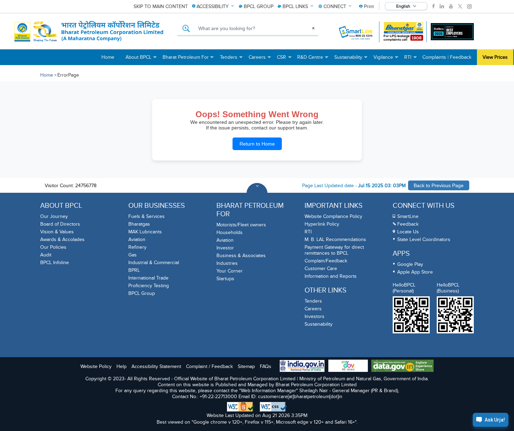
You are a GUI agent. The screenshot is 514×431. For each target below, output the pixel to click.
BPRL (134, 270)
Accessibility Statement (156, 366)
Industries (227, 263)
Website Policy (96, 366)
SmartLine (408, 216)
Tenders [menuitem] (231, 59)
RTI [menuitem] (410, 59)
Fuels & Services (146, 216)
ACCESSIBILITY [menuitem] (213, 6)
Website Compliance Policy (333, 216)
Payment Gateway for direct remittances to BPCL (334, 250)
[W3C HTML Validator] (240, 406)
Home (46, 75)
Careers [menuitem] (260, 59)
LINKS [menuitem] (295, 6)
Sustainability (319, 324)
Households (229, 232)
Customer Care (321, 268)
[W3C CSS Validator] (273, 406)
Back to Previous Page (439, 185)
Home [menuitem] (107, 57)
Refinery (137, 247)
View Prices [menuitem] (495, 57)
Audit (45, 255)
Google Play (410, 264)
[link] (433, 6)
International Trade (148, 278)
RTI (308, 232)
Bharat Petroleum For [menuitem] (188, 59)
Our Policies (53, 247)
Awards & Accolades (62, 239)
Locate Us (408, 232)
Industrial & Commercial (153, 263)
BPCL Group (141, 293)
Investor (225, 248)
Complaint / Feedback (209, 366)
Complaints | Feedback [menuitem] (446, 57)
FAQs (265, 366)
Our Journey (54, 216)
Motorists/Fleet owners (241, 225)
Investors (314, 316)
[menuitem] (366, 6)
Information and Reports (331, 276)
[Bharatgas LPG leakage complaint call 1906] (403, 31)
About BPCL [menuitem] (141, 59)
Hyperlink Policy (322, 224)
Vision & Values (57, 232)
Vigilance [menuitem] (386, 59)
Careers (313, 309)
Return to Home (257, 144)
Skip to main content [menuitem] (161, 6)
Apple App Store (415, 272)
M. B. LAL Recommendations (335, 239)
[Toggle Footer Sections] (257, 193)
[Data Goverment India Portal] (402, 366)
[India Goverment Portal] (302, 366)
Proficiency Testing (148, 286)
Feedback (408, 224)
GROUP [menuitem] (258, 6)
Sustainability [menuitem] (351, 59)
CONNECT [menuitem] (334, 6)
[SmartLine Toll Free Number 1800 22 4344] (356, 32)
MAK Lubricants (145, 232)
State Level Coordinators (423, 239)
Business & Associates (241, 256)
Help (121, 366)
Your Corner (229, 271)
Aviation (136, 239)
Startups (225, 279)
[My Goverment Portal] (348, 366)
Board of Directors (60, 224)
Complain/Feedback (326, 261)
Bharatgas (139, 224)
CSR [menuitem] (284, 59)
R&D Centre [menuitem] (313, 59)
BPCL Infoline (54, 263)
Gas (132, 255)
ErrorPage (68, 75)
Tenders (313, 301)
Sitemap (246, 366)
